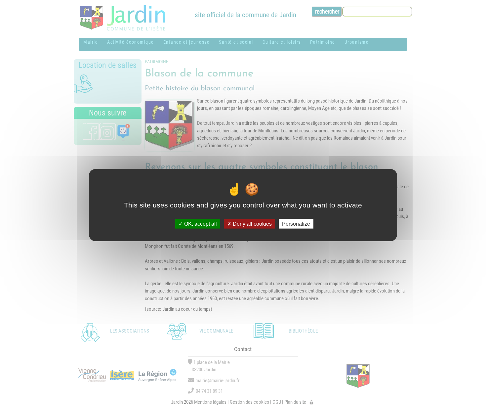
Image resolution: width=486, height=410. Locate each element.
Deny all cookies (251, 224)
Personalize (296, 224)
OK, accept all (200, 224)
